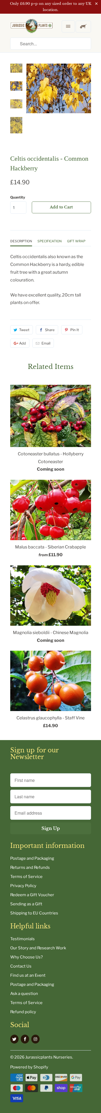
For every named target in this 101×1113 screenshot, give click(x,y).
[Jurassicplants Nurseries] (31, 30)
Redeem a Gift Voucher (32, 894)
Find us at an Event (28, 975)
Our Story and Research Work (38, 948)
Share (50, 330)
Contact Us (21, 966)
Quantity (17, 197)
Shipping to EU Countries (34, 913)
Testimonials (22, 938)
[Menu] (68, 26)
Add (22, 343)
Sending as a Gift (26, 904)
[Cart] (83, 26)
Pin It (74, 330)
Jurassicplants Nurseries (48, 1057)
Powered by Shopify (29, 1067)
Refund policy (23, 1011)
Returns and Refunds (30, 867)
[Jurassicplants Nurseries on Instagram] (35, 1039)
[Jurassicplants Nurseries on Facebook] (25, 1039)
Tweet (24, 330)
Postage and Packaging (32, 858)
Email (45, 343)
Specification (49, 241)
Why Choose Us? (26, 957)
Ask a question (24, 993)
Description (21, 241)
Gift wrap (76, 241)
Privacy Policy (23, 885)
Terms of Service (26, 876)
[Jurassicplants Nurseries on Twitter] (14, 1039)
